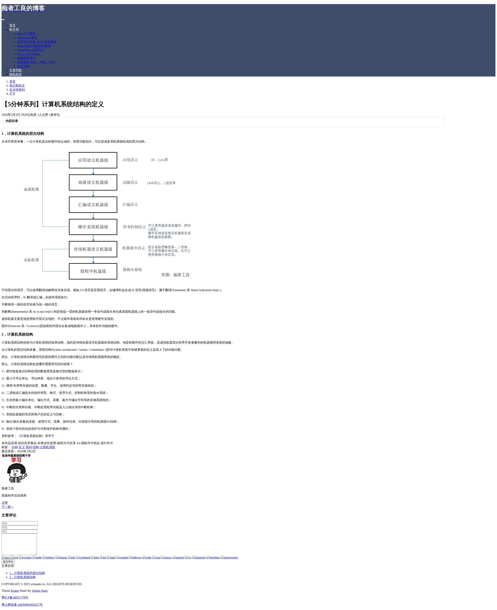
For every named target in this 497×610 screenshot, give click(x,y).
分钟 (15, 447)
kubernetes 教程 (27, 37)
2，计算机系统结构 (22, 577)
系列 (29, 447)
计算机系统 (47, 447)
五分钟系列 (17, 89)
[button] (5, 502)
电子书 (14, 29)
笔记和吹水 (17, 85)
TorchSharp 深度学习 (31, 49)
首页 (12, 25)
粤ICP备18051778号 (15, 597)
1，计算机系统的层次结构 (27, 573)
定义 (22, 447)
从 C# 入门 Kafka (28, 54)
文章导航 (15, 70)
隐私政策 (15, 74)
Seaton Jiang (40, 590)
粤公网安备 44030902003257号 (22, 604)
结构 (36, 447)
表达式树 (23, 66)
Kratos (15, 590)
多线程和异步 (26, 58)
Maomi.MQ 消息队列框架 (34, 45)
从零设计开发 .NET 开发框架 (37, 41)
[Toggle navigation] (3, 19)
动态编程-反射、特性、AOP (36, 62)
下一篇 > (7, 506)
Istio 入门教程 (26, 33)
